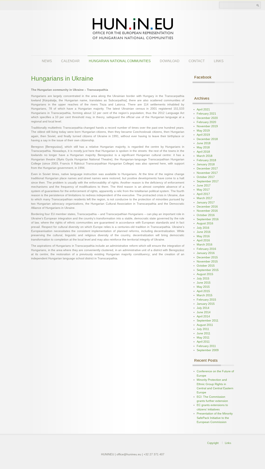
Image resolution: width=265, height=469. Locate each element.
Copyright (213, 443)
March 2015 (204, 295)
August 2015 (205, 274)
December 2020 (207, 118)
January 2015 (206, 303)
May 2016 (203, 236)
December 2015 (207, 257)
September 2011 (207, 320)
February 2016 (206, 248)
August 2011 (205, 324)
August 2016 (205, 223)
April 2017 (203, 194)
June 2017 (204, 185)
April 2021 (203, 109)
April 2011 (203, 341)
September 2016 (208, 219)
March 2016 (204, 244)
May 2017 (203, 189)
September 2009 (208, 350)
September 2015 (208, 270)
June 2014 (204, 312)
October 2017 (206, 177)
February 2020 (206, 122)
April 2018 (203, 151)
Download (169, 61)
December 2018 (207, 139)
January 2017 (206, 202)
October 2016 (206, 215)
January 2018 (206, 164)
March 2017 (204, 198)
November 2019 (207, 126)
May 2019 (203, 130)
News (47, 61)
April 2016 (203, 240)
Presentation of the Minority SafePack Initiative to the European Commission (215, 418)
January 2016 (206, 253)
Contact (197, 61)
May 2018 (203, 147)
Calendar (70, 61)
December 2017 (207, 168)
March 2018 (204, 155)
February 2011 (206, 346)
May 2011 (203, 337)
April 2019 (203, 134)
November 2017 (207, 172)
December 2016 (207, 206)
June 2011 (203, 333)
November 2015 (207, 261)
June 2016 (204, 231)
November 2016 (207, 210)
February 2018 (206, 160)
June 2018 (204, 143)
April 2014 (203, 316)
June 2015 (204, 282)
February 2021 (206, 113)
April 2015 (203, 291)
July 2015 (203, 278)
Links (219, 61)
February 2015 (206, 299)
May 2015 (203, 286)
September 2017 (208, 181)
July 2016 (203, 227)
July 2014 (203, 307)
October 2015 (206, 265)
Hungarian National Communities (120, 61)
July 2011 (203, 329)
